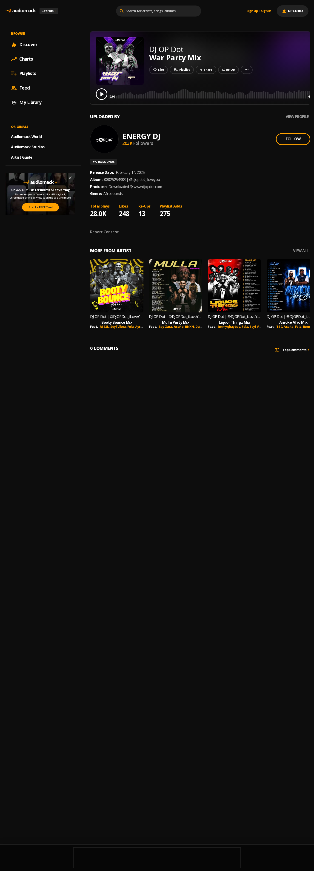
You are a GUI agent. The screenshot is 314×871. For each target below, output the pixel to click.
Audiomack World (26, 136)
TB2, (280, 326)
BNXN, (190, 326)
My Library (30, 102)
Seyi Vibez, (118, 326)
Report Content (104, 231)
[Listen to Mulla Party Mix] (175, 285)
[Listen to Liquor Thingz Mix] (234, 285)
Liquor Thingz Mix (234, 322)
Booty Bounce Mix (116, 322)
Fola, (131, 326)
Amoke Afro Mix (293, 322)
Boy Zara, (166, 326)
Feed (24, 88)
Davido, (201, 326)
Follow (293, 138)
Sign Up (252, 11)
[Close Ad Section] (70, 178)
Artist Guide (21, 157)
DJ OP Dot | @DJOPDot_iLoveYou (116, 316)
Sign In (266, 11)
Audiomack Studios (28, 146)
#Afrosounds (103, 162)
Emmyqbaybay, (229, 326)
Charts (26, 59)
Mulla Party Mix (175, 322)
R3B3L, (105, 326)
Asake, (179, 326)
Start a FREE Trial (40, 207)
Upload (295, 10)
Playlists (27, 73)
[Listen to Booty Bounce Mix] (116, 285)
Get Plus (48, 11)
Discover (28, 45)
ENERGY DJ (141, 136)
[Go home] (21, 11)
